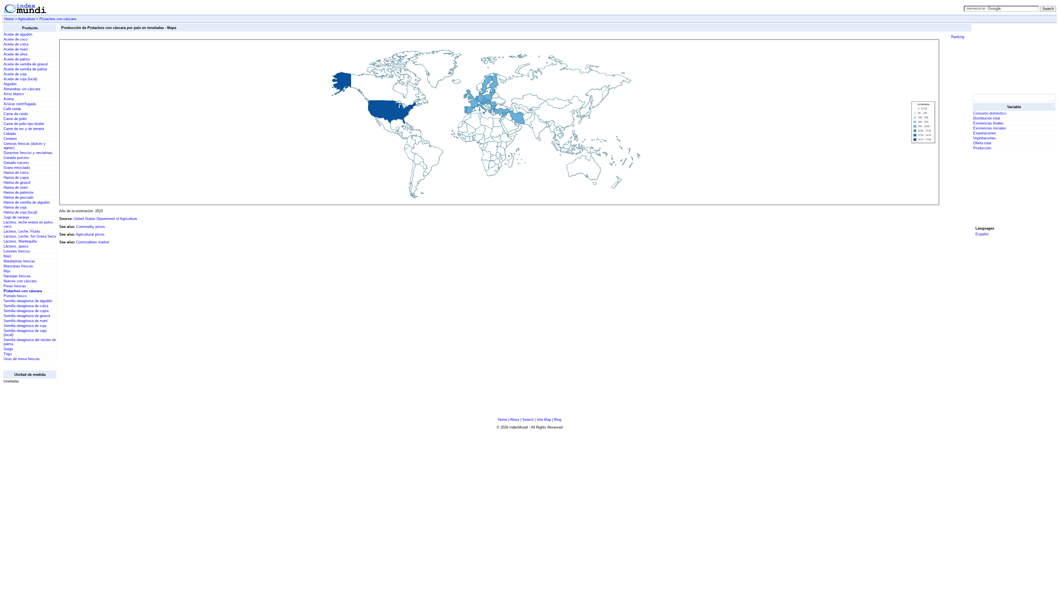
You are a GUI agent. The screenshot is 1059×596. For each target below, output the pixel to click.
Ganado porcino (16, 158)
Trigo (8, 354)
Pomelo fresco (15, 296)
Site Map (544, 419)
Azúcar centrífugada (20, 104)
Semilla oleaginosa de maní (26, 321)
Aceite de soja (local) (20, 79)
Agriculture (26, 19)
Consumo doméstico (989, 113)
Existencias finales (988, 123)
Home (9, 19)
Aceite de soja (15, 74)
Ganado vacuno (16, 163)
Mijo (7, 271)
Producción (982, 148)
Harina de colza (16, 173)
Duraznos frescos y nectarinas (28, 153)
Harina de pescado (18, 197)
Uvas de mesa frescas (22, 359)
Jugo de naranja (16, 217)
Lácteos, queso (16, 246)
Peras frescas (15, 286)
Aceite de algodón (18, 34)
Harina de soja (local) (20, 212)
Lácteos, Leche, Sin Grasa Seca (30, 236)
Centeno (10, 139)
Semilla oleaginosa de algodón (28, 301)
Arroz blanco (14, 94)
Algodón (10, 84)
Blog (557, 419)
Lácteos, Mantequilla (20, 241)
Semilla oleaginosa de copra (26, 311)
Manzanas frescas (18, 266)
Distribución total (986, 118)
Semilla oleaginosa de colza (26, 306)
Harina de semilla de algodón (27, 202)
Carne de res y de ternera (24, 129)
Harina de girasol (17, 182)
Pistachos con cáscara (57, 19)
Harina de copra (16, 177)
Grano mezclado (17, 168)
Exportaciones (984, 133)
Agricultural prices (90, 234)
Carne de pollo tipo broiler (24, 124)
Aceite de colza (16, 44)
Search (528, 419)
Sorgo (8, 349)
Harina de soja (15, 207)
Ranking (957, 37)
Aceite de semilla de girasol (26, 64)
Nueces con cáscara (20, 281)
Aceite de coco (16, 39)
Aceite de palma (17, 59)
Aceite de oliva (15, 54)
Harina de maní (16, 187)
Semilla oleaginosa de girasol (27, 316)
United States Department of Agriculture (105, 219)
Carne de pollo (15, 119)
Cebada (10, 134)
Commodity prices (90, 227)
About (514, 419)
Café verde (12, 109)
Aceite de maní (16, 49)
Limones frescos (17, 251)
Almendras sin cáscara (22, 89)
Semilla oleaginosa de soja (25, 326)
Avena (9, 99)
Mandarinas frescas (19, 261)
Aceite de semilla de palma (25, 69)
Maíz (8, 256)
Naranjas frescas (17, 276)
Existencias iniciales (989, 128)
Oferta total (982, 143)
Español (981, 234)
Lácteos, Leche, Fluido (22, 231)
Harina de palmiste (18, 192)
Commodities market (92, 242)
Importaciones (984, 138)
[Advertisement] (1014, 58)
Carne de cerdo (16, 114)
